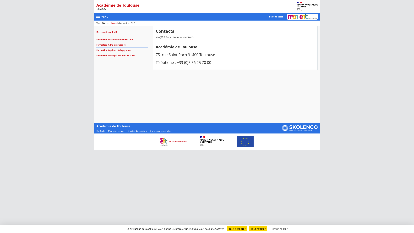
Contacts (100, 131)
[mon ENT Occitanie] (302, 17)
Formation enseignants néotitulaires (115, 55)
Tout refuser (258, 229)
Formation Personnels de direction (114, 39)
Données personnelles (160, 131)
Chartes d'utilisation (137, 131)
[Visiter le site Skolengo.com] (300, 130)
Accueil (114, 23)
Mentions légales (116, 131)
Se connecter (276, 16)
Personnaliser (279, 229)
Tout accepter (237, 229)
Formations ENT (106, 32)
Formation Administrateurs (110, 44)
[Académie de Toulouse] (307, 6)
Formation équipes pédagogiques (113, 50)
